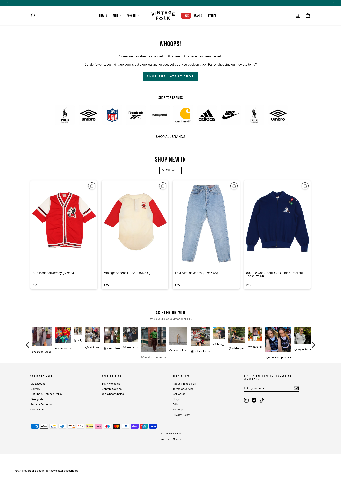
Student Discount (41, 404)
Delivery (35, 388)
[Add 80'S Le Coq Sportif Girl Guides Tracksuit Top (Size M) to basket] (305, 185)
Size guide (36, 399)
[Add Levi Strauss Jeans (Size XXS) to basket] (234, 185)
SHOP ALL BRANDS (170, 136)
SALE (186, 16)
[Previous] (27, 345)
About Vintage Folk (184, 383)
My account (37, 383)
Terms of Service (183, 388)
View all (170, 170)
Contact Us (37, 409)
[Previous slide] (7, 3)
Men (116, 16)
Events (212, 16)
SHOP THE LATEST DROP (170, 76)
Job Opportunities (113, 393)
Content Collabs (112, 388)
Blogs (176, 399)
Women (131, 16)
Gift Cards (179, 393)
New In (103, 16)
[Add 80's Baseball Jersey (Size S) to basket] (91, 185)
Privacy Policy (181, 414)
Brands (198, 16)
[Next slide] (334, 3)
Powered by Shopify (170, 439)
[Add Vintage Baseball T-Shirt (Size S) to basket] (162, 185)
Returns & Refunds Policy (46, 393)
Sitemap (178, 409)
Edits (176, 404)
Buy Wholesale (111, 383)
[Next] (313, 345)
